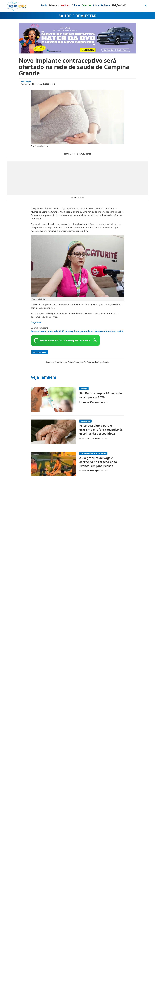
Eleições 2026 (119, 5)
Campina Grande (39, 352)
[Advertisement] (77, 178)
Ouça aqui (36, 322)
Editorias (53, 5)
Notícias (65, 5)
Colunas (75, 5)
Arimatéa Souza (101, 5)
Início (44, 5)
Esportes (86, 5)
